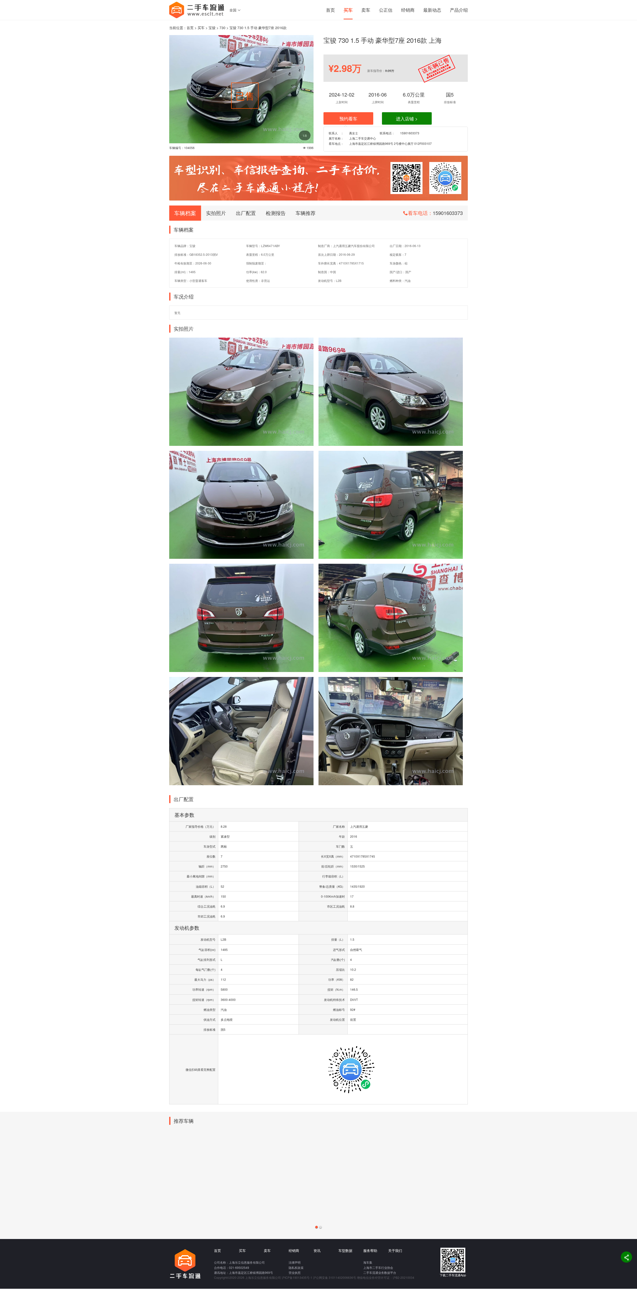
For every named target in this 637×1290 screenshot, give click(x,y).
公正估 (385, 9)
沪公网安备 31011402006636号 (334, 1277)
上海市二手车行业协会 (378, 1267)
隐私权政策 (296, 1267)
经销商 (408, 9)
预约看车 (348, 118)
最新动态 (432, 9)
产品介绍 (459, 9)
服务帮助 (370, 1250)
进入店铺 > (407, 118)
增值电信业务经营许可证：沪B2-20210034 (385, 1277)
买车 (348, 10)
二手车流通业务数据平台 (379, 1272)
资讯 (317, 1250)
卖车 (365, 9)
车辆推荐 (306, 212)
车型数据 (345, 1250)
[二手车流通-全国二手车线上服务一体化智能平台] (196, 9)
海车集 (367, 1262)
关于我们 (395, 1250)
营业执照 (295, 1272)
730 (222, 27)
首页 (330, 9)
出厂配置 (246, 212)
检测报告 (276, 212)
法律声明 (295, 1262)
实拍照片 (216, 212)
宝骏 (212, 27)
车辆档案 (185, 213)
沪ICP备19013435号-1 (297, 1277)
